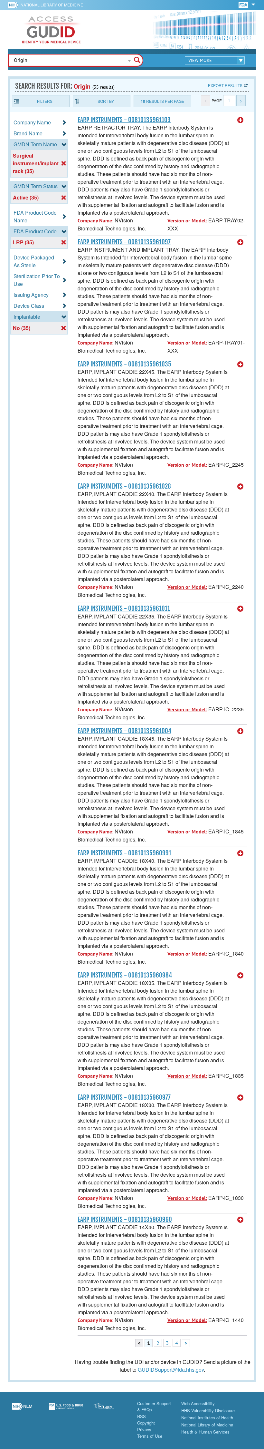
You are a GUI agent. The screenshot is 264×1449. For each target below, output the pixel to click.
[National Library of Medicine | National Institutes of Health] (22, 1410)
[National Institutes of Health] (14, 4)
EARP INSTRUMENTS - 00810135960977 (124, 1097)
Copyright (146, 1423)
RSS (141, 1416)
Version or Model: (187, 220)
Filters (44, 101)
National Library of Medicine (52, 4)
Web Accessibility (198, 1403)
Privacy (144, 1429)
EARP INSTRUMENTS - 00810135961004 (124, 731)
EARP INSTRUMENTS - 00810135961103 (124, 120)
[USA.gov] (110, 1410)
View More (200, 60)
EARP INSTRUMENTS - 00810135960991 (124, 853)
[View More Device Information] (240, 120)
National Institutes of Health (207, 1418)
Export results (225, 85)
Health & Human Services (205, 1432)
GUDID (51, 29)
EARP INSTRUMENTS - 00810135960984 (125, 975)
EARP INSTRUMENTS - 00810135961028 (124, 486)
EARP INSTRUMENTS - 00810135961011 (124, 608)
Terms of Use (149, 1436)
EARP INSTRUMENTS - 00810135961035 (124, 364)
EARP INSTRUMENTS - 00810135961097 (124, 242)
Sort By (106, 101)
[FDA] (244, 4)
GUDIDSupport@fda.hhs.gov (171, 1369)
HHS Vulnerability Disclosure (208, 1410)
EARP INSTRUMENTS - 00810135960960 (125, 1219)
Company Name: (95, 220)
